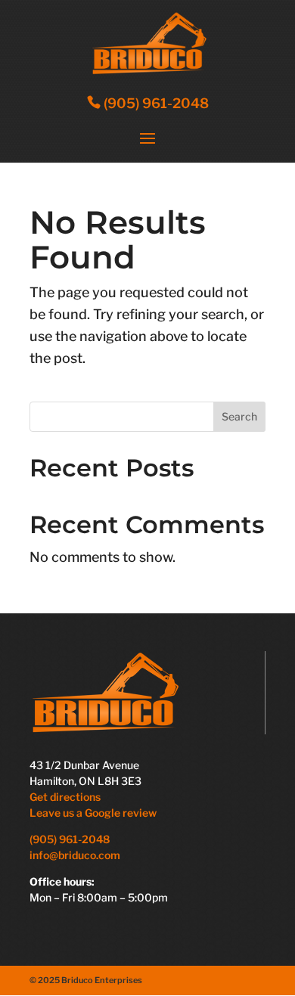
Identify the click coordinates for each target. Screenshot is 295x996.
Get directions (65, 796)
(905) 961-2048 (155, 103)
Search (239, 416)
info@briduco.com (75, 855)
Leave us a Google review (94, 812)
